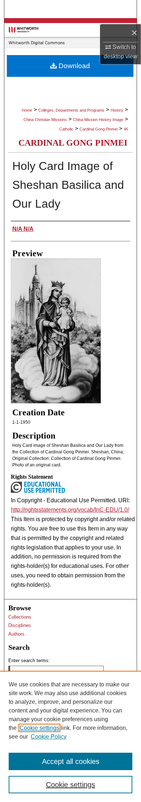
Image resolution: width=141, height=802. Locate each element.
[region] (70, 736)
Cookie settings (39, 728)
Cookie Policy (49, 737)
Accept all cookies (70, 761)
